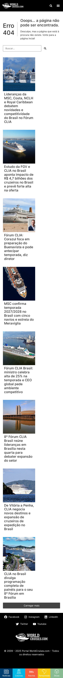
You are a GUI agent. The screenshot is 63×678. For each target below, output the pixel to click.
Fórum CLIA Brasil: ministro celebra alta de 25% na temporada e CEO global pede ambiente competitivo (18, 380)
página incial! (27, 38)
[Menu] (58, 6)
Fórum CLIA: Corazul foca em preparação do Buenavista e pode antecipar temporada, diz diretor (18, 247)
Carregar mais (31, 605)
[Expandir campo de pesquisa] (51, 6)
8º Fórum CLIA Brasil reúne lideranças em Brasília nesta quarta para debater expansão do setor (18, 448)
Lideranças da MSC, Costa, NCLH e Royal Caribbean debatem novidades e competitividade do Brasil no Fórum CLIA (18, 108)
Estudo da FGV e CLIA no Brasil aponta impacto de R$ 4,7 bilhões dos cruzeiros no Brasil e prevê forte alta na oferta (18, 178)
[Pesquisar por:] (22, 48)
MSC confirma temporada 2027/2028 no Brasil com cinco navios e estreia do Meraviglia (19, 313)
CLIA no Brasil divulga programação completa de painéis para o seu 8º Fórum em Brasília (18, 585)
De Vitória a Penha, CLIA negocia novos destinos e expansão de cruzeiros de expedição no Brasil (19, 517)
